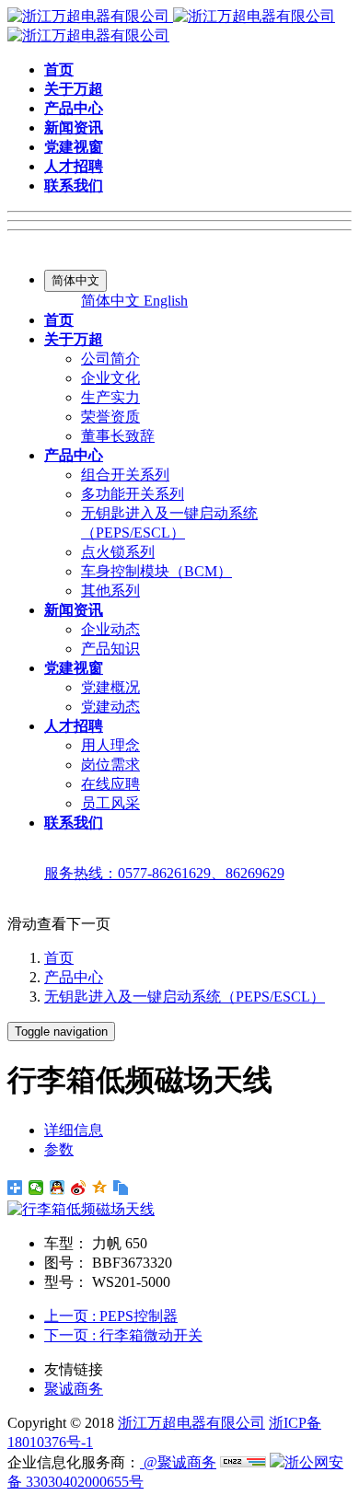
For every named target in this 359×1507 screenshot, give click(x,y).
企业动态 (110, 629)
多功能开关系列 (132, 494)
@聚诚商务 (178, 1462)
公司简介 (110, 358)
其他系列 (110, 590)
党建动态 (110, 706)
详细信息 (73, 1130)
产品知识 (110, 648)
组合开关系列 (125, 474)
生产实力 (110, 397)
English (166, 300)
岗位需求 (110, 764)
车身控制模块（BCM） (156, 571)
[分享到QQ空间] (100, 1187)
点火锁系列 (118, 552)
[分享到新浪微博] (79, 1187)
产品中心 (73, 977)
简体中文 (112, 300)
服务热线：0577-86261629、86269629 (164, 873)
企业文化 (110, 378)
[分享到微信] (36, 1187)
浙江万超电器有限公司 (191, 1423)
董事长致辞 (118, 436)
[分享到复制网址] (121, 1187)
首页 (59, 958)
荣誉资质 (110, 416)
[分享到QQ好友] (57, 1187)
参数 (59, 1149)
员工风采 (110, 803)
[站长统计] (243, 1462)
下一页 (123, 1335)
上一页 (111, 1316)
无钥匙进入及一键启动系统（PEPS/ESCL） (184, 996)
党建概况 (110, 687)
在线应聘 (110, 784)
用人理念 (110, 745)
